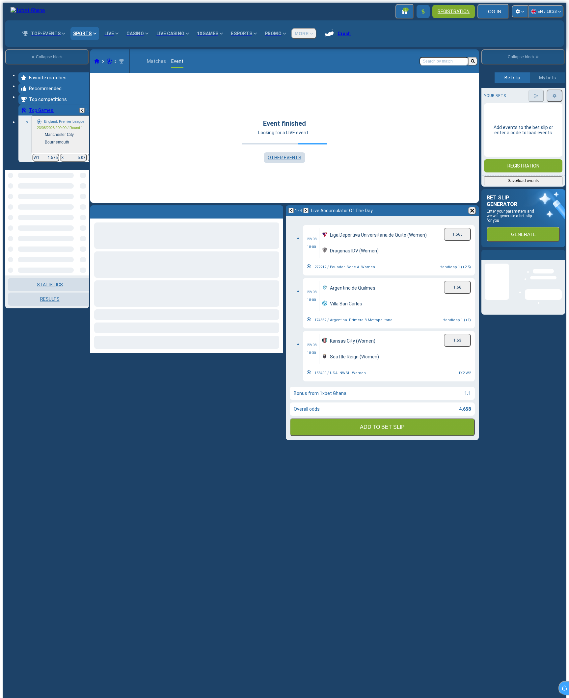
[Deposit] (423, 11)
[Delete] (472, 211)
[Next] (306, 210)
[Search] (472, 61)
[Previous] (82, 110)
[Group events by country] (83, 204)
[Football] (109, 61)
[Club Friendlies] (121, 61)
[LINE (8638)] (97, 61)
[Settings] (520, 11)
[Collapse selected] (75, 204)
